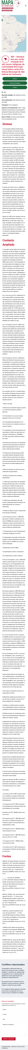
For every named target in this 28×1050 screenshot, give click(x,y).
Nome (5, 1009)
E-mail (5, 1014)
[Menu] (25, 5)
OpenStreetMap (18, 51)
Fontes (15, 87)
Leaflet (7, 51)
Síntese (15, 78)
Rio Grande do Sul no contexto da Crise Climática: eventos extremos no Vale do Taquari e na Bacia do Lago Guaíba (13, 983)
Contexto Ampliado (14, 83)
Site (4, 1019)
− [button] (3, 19)
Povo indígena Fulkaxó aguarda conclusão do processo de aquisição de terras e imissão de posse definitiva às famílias (13, 990)
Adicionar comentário (8, 1024)
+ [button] (3, 17)
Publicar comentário (8, 1039)
